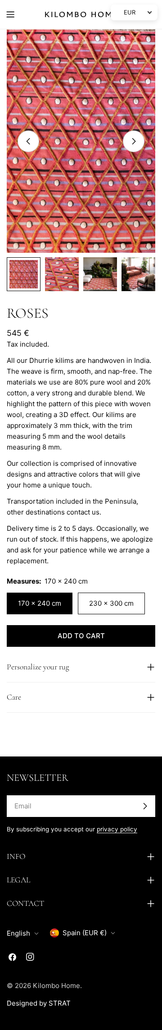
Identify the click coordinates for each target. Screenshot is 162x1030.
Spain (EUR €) (85, 932)
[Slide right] (133, 141)
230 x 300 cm (111, 603)
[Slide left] (28, 141)
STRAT (60, 1003)
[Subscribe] (144, 806)
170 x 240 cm (39, 603)
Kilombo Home (56, 985)
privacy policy (117, 829)
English (18, 933)
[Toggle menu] (10, 14)
